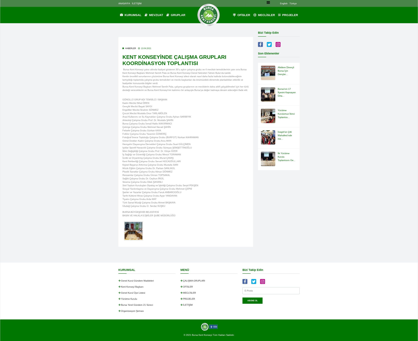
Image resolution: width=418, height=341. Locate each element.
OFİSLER (243, 15)
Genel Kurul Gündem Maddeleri (137, 280)
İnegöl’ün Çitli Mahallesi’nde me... (285, 135)
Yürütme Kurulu (129, 299)
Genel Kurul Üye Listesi (133, 292)
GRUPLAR (177, 15)
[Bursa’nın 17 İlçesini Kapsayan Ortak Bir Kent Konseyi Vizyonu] (268, 94)
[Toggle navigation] (268, 3)
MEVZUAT (155, 15)
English (284, 3)
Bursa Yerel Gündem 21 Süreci (137, 305)
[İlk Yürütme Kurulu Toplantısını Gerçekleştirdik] (268, 158)
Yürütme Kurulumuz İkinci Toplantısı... (286, 114)
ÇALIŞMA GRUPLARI (194, 280)
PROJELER (289, 15)
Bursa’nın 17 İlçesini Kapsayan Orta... (287, 92)
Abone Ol (252, 300)
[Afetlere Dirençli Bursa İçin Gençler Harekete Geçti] (268, 72)
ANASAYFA (124, 3)
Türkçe (293, 3)
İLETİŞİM (137, 3)
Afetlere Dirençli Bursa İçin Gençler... (286, 71)
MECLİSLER (266, 15)
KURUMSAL (132, 15)
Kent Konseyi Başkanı (132, 286)
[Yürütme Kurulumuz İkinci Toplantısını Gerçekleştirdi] (268, 115)
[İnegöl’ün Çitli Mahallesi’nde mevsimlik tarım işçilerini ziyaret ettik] (268, 137)
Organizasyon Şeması (132, 311)
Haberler (130, 48)
